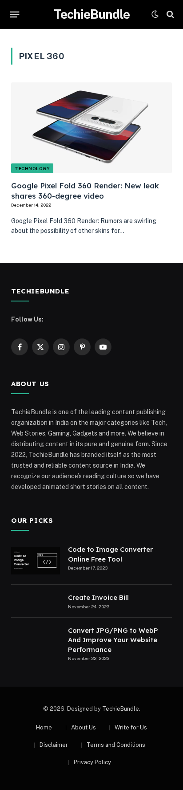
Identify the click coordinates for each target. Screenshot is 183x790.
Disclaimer (54, 744)
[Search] (169, 14)
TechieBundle (120, 708)
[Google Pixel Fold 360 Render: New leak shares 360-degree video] (91, 127)
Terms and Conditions (116, 744)
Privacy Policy (92, 762)
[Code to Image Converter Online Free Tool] (35, 561)
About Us (83, 727)
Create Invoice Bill (98, 597)
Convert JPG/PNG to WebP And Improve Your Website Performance (113, 640)
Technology (32, 168)
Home (44, 727)
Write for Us (131, 727)
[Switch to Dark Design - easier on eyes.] (155, 14)
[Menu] (15, 14)
